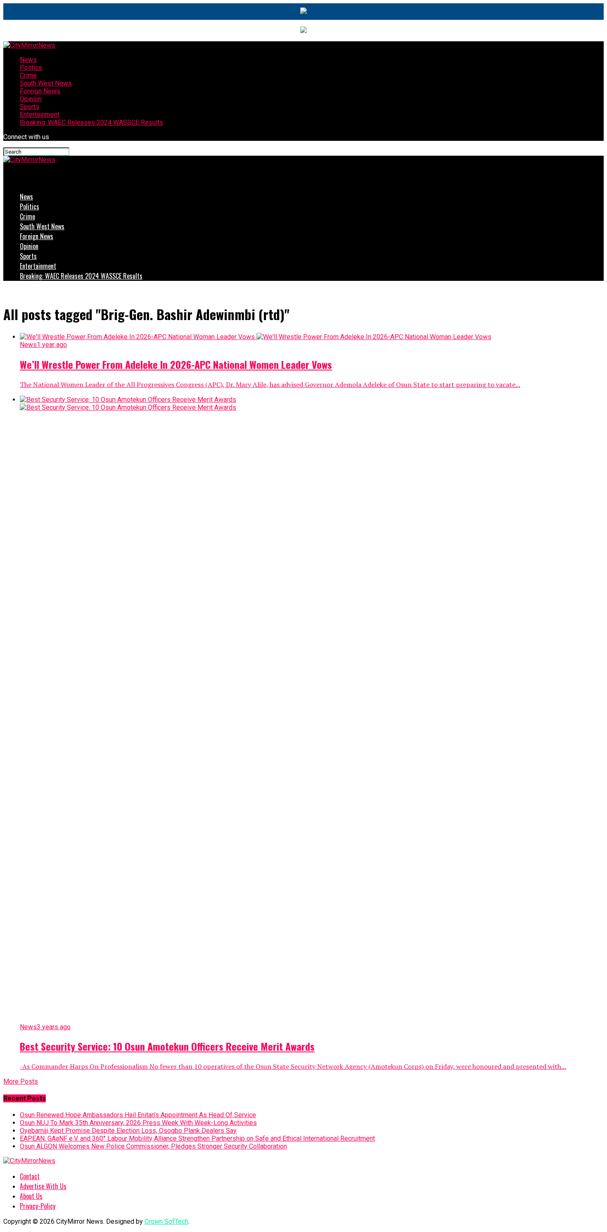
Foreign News (40, 91)
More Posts (20, 1081)
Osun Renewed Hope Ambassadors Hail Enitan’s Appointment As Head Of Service (138, 1115)
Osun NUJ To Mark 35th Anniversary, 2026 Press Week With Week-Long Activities (138, 1123)
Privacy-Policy (37, 1206)
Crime (28, 75)
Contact (30, 1176)
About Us (31, 1196)
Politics (31, 67)
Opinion (31, 99)
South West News (46, 83)
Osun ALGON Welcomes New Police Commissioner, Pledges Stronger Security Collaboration (153, 1146)
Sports (29, 107)
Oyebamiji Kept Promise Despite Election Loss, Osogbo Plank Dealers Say (128, 1131)
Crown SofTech (166, 1221)
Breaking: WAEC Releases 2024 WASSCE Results (91, 122)
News (28, 60)
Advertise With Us (43, 1186)
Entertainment (39, 115)
